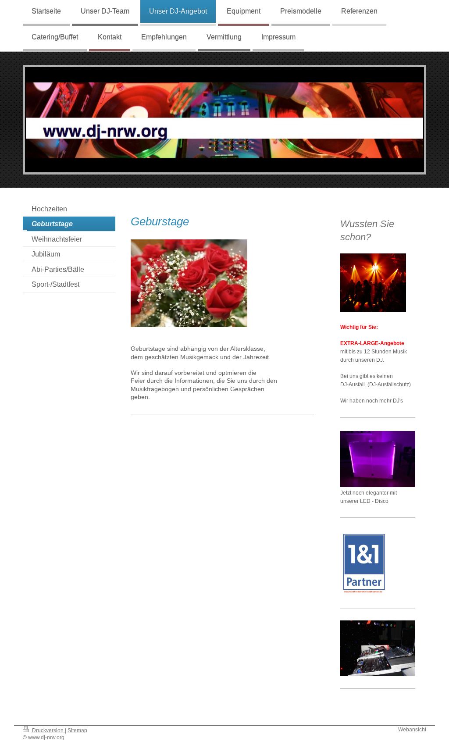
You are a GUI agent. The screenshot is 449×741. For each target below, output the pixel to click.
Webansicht (412, 729)
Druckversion (48, 730)
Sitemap (77, 730)
